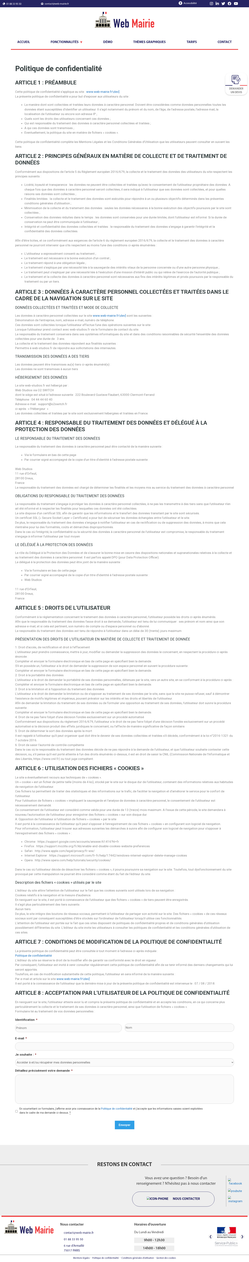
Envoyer (125, 1125)
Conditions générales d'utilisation (137, 1258)
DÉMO (107, 42)
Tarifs (192, 42)
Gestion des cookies (166, 1258)
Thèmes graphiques (149, 42)
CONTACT (225, 42)
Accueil (23, 42)
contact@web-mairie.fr (57, 4)
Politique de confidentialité (33, 955)
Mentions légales (81, 1258)
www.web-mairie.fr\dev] (102, 92)
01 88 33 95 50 (13, 4)
